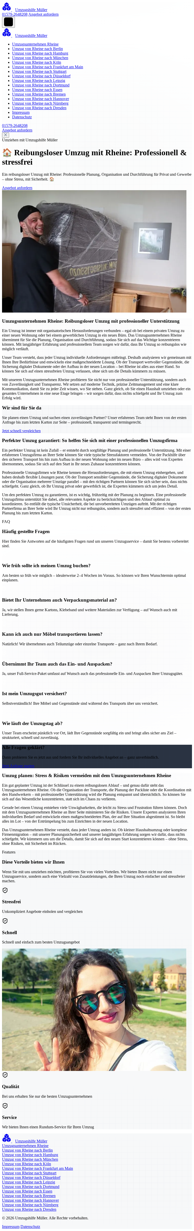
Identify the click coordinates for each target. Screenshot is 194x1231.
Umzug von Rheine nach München (40, 58)
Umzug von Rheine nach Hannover (40, 99)
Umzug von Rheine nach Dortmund (40, 85)
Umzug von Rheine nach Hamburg (40, 53)
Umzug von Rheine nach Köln (36, 62)
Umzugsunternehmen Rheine (35, 44)
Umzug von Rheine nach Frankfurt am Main (47, 67)
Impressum (21, 112)
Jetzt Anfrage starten (18, 766)
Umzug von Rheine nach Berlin (37, 49)
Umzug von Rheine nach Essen (37, 89)
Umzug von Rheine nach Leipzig (38, 80)
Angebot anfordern (43, 14)
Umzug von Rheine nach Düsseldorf (41, 76)
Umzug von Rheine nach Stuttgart (39, 71)
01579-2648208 (15, 14)
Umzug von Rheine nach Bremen (39, 94)
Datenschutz (22, 117)
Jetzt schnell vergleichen (21, 431)
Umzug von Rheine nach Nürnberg (40, 103)
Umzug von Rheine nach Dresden (39, 108)
